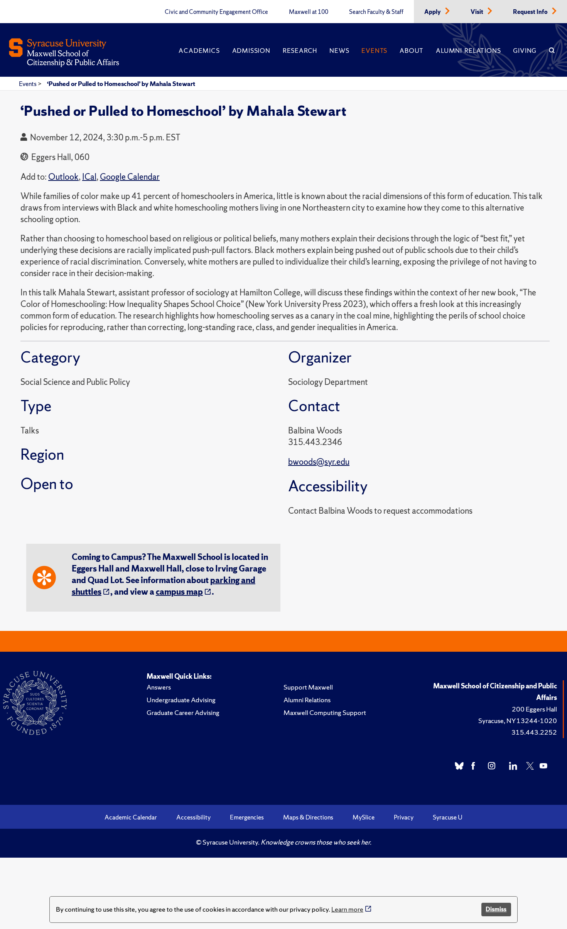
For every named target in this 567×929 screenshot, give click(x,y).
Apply (433, 12)
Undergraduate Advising (181, 699)
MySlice (364, 817)
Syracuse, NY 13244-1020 (517, 720)
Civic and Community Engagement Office (216, 12)
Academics (199, 50)
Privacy (403, 817)
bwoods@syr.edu (318, 461)
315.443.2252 (534, 732)
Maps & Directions (308, 817)
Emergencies (247, 817)
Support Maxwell (308, 687)
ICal (89, 176)
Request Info (531, 12)
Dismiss (496, 909)
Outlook (63, 176)
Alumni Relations (468, 50)
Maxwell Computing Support (325, 712)
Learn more (347, 909)
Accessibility (193, 817)
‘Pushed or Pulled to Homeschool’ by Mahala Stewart (121, 83)
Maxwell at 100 (308, 12)
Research (300, 50)
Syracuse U (447, 817)
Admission (251, 50)
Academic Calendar (131, 817)
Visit (477, 12)
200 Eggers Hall (534, 709)
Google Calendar (130, 176)
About (412, 50)
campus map (179, 591)
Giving (525, 50)
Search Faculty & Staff (376, 12)
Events (374, 50)
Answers (159, 687)
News (339, 50)
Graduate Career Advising (183, 712)
